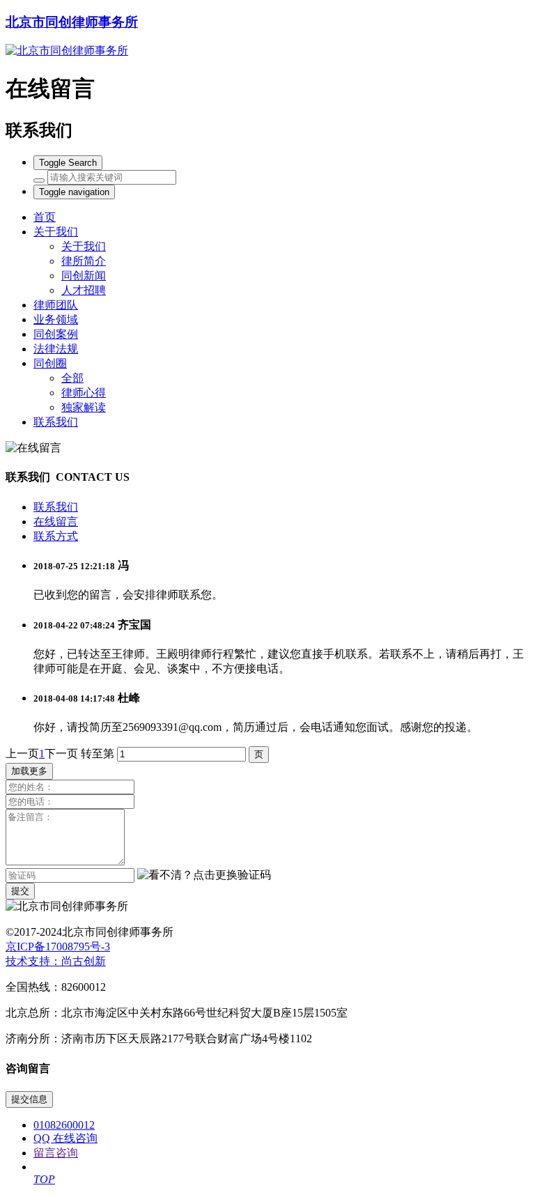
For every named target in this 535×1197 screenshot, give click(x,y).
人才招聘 (83, 290)
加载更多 (29, 771)
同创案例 (55, 334)
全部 (72, 378)
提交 (20, 891)
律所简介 (83, 261)
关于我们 (55, 232)
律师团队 (55, 305)
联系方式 (55, 536)
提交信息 (29, 1099)
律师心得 (83, 393)
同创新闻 (83, 275)
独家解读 (83, 407)
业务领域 (55, 319)
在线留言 (55, 521)
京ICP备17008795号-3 (58, 946)
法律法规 (55, 349)
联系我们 (55, 422)
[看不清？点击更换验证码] (204, 875)
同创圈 (50, 363)
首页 (44, 217)
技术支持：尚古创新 (56, 961)
